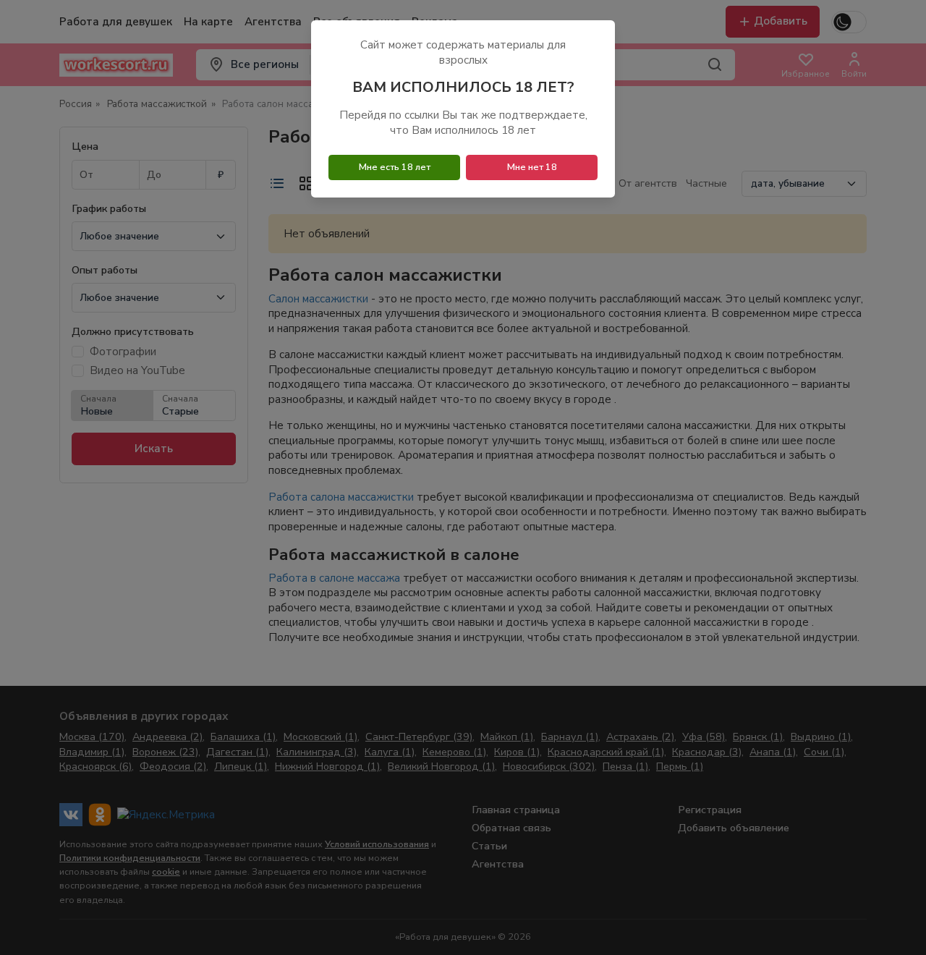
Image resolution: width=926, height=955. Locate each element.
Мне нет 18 (532, 167)
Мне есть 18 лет (394, 167)
